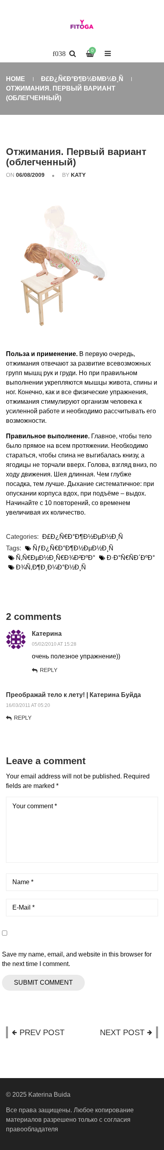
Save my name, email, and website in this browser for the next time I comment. (77, 959)
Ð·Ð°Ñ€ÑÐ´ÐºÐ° (131, 557)
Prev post (42, 1032)
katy (78, 175)
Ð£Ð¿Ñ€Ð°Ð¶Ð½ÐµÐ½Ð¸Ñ (82, 79)
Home (15, 79)
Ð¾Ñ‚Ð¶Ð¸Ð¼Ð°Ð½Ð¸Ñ (51, 567)
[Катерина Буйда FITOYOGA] (82, 26)
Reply (48, 670)
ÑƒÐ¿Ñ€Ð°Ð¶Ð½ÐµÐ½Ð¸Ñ (73, 548)
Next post (122, 1032)
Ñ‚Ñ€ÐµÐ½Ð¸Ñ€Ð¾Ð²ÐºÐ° (55, 557)
